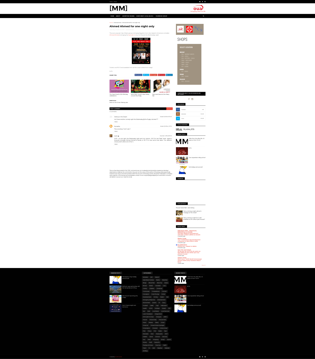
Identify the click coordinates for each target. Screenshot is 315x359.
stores (145, 342)
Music (144, 322)
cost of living (155, 294)
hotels (164, 308)
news (156, 322)
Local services (165, 311)
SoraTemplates (118, 356)
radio (160, 331)
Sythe (116, 136)
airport (157, 277)
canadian (157, 285)
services (164, 336)
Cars (164, 285)
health (145, 308)
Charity (145, 288)
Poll (155, 331)
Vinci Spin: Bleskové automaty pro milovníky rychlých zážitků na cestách (189, 234)
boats (166, 282)
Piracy (149, 331)
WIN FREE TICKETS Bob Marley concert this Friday (140, 95)
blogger (169, 108)
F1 (159, 302)
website (167, 348)
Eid (167, 297)
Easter (162, 297)
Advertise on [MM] (128, 16)
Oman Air (145, 325)
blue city (159, 282)
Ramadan (145, 333)
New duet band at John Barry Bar (160, 95)
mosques (158, 316)
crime (163, 294)
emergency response (149, 299)
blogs (144, 282)
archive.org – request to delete (187, 246)
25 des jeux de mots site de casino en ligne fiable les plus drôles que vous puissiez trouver (189, 253)
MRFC (165, 316)
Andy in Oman (182, 257)
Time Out (158, 345)
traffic (164, 345)
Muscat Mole (162, 319)
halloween (164, 305)
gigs (157, 305)
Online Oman (163, 328)
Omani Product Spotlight (157, 325)
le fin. (190, 148)
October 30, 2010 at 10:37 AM (166, 116)
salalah (145, 336)
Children (152, 288)
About (115, 1)
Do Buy (156, 297)
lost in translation (147, 314)
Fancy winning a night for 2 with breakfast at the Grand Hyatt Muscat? (194, 218)
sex (144, 339)
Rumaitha (117, 126)
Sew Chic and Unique (184, 250)
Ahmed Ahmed (114, 35)
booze (145, 285)
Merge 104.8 (158, 314)
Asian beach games (148, 280)
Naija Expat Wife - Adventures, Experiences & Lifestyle (187, 231)
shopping (155, 339)
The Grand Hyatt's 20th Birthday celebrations (119, 95)
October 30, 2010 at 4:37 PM (166, 126)
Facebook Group (161, 16)
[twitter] (202, 1)
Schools (157, 336)
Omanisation (146, 328)
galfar (151, 305)
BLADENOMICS (182, 245)
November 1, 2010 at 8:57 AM (166, 135)
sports (169, 339)
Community (146, 291)
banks (158, 280)
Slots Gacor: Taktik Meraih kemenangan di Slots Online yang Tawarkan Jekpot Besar (190, 260)
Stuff (150, 342)
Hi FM (150, 308)
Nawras (151, 322)
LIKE (203, 109)
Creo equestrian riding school (197, 157)
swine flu (157, 342)
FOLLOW (202, 118)
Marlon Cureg (182, 238)
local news (156, 311)
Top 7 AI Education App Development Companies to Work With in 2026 (189, 240)
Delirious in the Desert (120, 117)
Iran (144, 311)
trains (144, 348)
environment (146, 302)
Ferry (164, 302)
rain (165, 331)
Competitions (155, 291)
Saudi (151, 336)
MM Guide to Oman (148, 316)
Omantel (155, 328)
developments (147, 297)
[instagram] (205, 357)
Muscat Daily (153, 319)
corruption (146, 294)
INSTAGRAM (183, 114)
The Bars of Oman (148, 345)
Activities (145, 277)
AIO (151, 277)
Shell (149, 339)
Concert (164, 291)
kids (149, 311)
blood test (151, 282)
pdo (144, 331)
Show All (203, 265)
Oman (162, 322)
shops (162, 339)
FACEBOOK (183, 109)
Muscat (145, 319)
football (145, 305)
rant (152, 333)
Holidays (157, 308)
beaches (164, 280)
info (169, 308)
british (151, 285)
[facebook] (199, 1)
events (154, 302)
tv (149, 348)
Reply (116, 121)
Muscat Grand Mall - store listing (185, 208)
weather (160, 348)
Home (111, 1)
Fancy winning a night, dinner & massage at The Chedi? (192, 212)
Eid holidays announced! (196, 167)
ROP (166, 333)
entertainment (117, 22)
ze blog (145, 350)
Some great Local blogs (144, 16)
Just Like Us (132, 35)
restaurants (159, 333)
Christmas (159, 288)
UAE (154, 348)
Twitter (182, 118)
